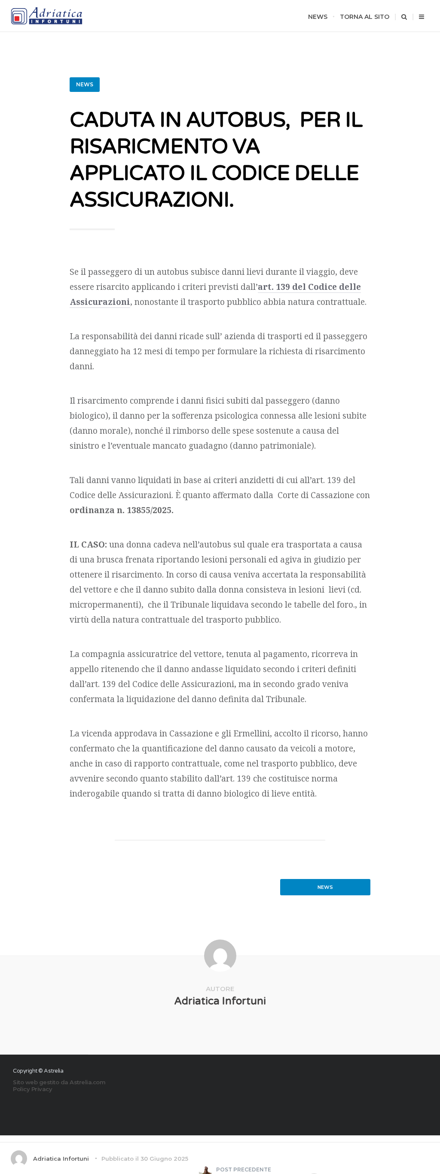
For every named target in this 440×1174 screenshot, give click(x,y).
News (317, 17)
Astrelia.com (87, 1082)
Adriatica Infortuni (220, 1001)
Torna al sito (364, 17)
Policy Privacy (32, 1089)
